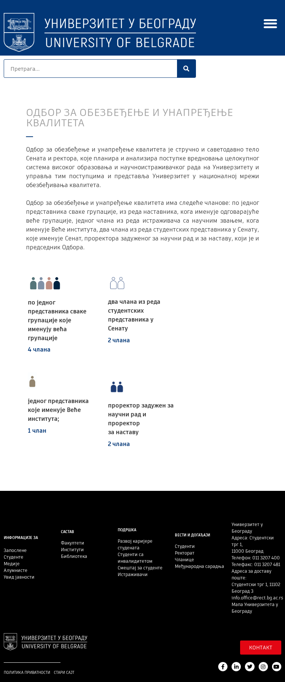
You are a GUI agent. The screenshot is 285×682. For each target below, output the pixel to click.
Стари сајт (64, 672)
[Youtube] (276, 666)
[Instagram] (263, 666)
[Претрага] (186, 68)
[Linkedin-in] (236, 666)
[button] (270, 23)
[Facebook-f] (222, 666)
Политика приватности (27, 672)
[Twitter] (249, 666)
